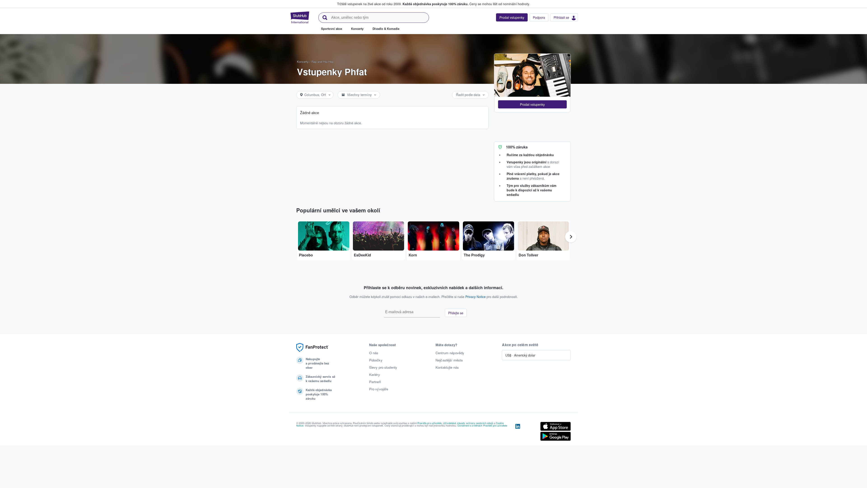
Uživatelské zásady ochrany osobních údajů (468, 423)
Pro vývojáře (378, 389)
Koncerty (303, 61)
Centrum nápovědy (450, 353)
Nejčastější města (449, 360)
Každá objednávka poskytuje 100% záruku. (435, 4)
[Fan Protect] (312, 347)
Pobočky (375, 360)
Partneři (375, 382)
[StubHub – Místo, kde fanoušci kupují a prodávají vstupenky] (300, 17)
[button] (532, 104)
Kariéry (374, 374)
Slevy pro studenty (383, 367)
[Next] (570, 236)
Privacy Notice (475, 296)
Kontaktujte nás (447, 367)
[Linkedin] (517, 432)
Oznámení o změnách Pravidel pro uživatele (482, 425)
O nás (373, 353)
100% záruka (517, 147)
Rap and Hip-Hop (322, 61)
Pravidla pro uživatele (429, 423)
